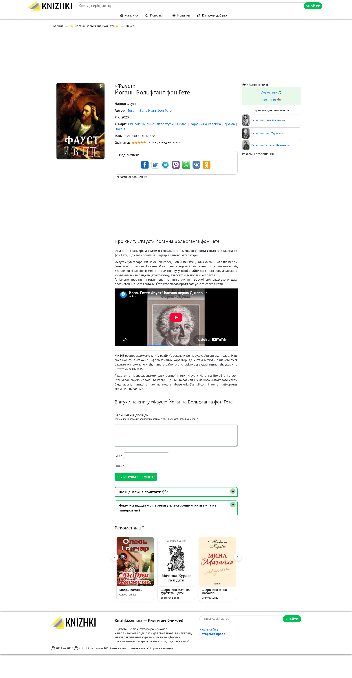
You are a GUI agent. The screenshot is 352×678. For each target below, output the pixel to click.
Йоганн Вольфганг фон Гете (149, 110)
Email (119, 466)
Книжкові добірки (214, 15)
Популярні (157, 15)
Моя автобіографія (215, 589)
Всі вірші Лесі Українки (267, 133)
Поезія (120, 129)
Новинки (183, 15)
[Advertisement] (161, 57)
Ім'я (118, 456)
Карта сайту (208, 629)
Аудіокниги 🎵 (271, 92)
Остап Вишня (209, 594)
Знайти (313, 5)
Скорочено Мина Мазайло (173, 591)
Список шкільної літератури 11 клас (157, 124)
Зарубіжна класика (205, 124)
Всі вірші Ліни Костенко (268, 120)
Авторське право (212, 634)
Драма (230, 124)
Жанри (129, 15)
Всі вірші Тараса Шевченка (270, 145)
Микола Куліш (168, 597)
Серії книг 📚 (271, 100)
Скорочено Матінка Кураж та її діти (133, 591)
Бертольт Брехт (128, 597)
